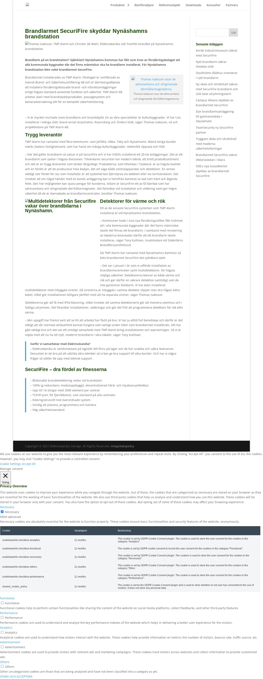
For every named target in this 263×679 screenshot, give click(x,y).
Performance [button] (9, 613)
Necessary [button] (7, 507)
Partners (232, 5)
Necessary (12, 512)
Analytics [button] (6, 627)
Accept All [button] (29, 464)
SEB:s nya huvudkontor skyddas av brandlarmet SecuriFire (212, 171)
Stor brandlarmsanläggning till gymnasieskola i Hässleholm (215, 116)
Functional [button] (7, 598)
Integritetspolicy (122, 446)
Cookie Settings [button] (10, 464)
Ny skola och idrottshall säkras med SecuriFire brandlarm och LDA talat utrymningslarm (217, 89)
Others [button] (4, 662)
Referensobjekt (169, 5)
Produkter (118, 5)
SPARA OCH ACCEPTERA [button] (16, 676)
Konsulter (213, 5)
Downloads (193, 5)
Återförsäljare (144, 5)
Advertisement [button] (10, 642)
